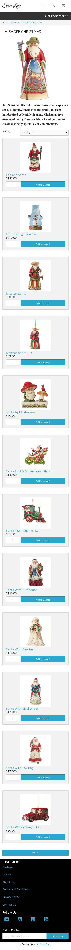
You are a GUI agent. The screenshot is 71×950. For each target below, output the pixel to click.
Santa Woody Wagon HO (23, 827)
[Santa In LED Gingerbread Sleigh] (35, 453)
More (34, 852)
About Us (8, 882)
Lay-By (6, 874)
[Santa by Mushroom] (35, 394)
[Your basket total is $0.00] (63, 5)
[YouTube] (46, 920)
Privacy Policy (10, 897)
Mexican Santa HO (19, 353)
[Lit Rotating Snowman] (35, 216)
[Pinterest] (33, 920)
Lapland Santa (16, 175)
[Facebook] (6, 920)
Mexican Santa (16, 293)
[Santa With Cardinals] (35, 631)
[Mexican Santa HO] (35, 335)
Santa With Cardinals (21, 649)
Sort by (6, 131)
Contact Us (9, 904)
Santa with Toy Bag (20, 768)
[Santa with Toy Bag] (35, 750)
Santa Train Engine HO (22, 531)
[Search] (53, 5)
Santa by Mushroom (20, 412)
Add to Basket (43, 184)
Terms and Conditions (16, 889)
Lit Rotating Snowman (22, 234)
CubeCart (45, 944)
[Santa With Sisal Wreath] (35, 690)
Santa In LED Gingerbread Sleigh (29, 471)
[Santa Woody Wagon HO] (35, 809)
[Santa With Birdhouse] (35, 572)
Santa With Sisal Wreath (23, 708)
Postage (7, 867)
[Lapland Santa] (35, 157)
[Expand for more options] (42, 5)
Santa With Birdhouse (21, 590)
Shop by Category (55, 16)
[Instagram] (19, 920)
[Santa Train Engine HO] (35, 512)
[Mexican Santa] (35, 275)
